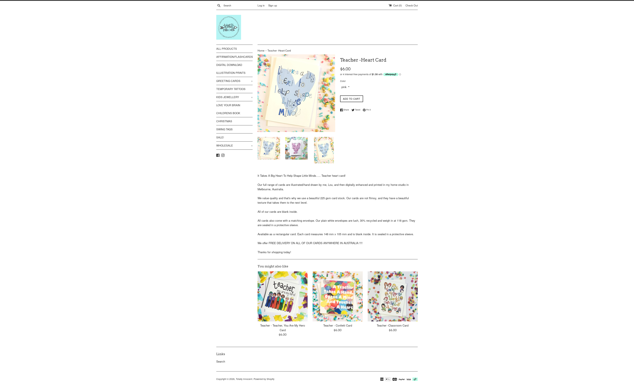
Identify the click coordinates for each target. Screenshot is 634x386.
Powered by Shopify (264, 379)
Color (343, 81)
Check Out (411, 5)
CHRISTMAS (224, 121)
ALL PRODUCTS (226, 49)
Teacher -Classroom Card (392, 325)
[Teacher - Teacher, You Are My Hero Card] (283, 296)
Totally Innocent (244, 379)
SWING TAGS (224, 129)
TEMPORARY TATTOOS (231, 89)
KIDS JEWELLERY (234, 97)
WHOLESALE (234, 145)
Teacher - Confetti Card (337, 325)
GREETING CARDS (234, 81)
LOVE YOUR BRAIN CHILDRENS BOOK (228, 109)
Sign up (272, 5)
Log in (261, 5)
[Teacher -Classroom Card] (393, 296)
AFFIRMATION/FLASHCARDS (234, 57)
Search (220, 361)
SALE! (220, 137)
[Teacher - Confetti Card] (338, 296)
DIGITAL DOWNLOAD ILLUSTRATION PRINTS (231, 69)
